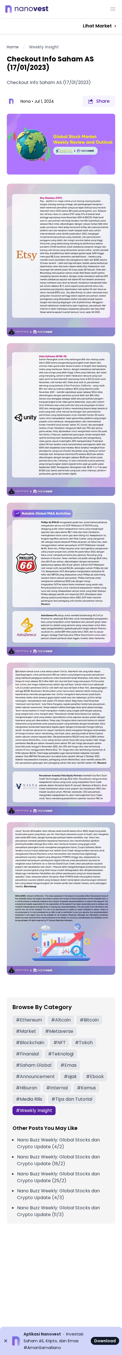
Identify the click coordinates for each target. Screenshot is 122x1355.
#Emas (68, 1065)
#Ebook (95, 1076)
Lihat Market (97, 26)
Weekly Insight (44, 47)
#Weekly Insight (34, 1110)
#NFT (59, 1042)
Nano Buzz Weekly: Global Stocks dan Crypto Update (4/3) (58, 1194)
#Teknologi (60, 1054)
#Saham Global (33, 1065)
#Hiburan (26, 1088)
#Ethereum (29, 1020)
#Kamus (86, 1088)
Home (13, 47)
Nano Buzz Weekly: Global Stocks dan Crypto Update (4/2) (58, 1143)
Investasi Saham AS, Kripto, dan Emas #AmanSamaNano (53, 1340)
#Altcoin (61, 1020)
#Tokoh (84, 1042)
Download (105, 1341)
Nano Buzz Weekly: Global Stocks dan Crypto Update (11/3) (58, 1211)
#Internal (57, 1088)
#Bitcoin (89, 1020)
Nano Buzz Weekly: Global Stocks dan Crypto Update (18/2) (58, 1160)
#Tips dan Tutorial (71, 1099)
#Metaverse (59, 1031)
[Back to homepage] (28, 9)
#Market (26, 1031)
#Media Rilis (29, 1099)
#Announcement (35, 1076)
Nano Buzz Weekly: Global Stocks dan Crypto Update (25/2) (58, 1177)
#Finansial (27, 1054)
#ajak (70, 1076)
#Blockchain (30, 1042)
